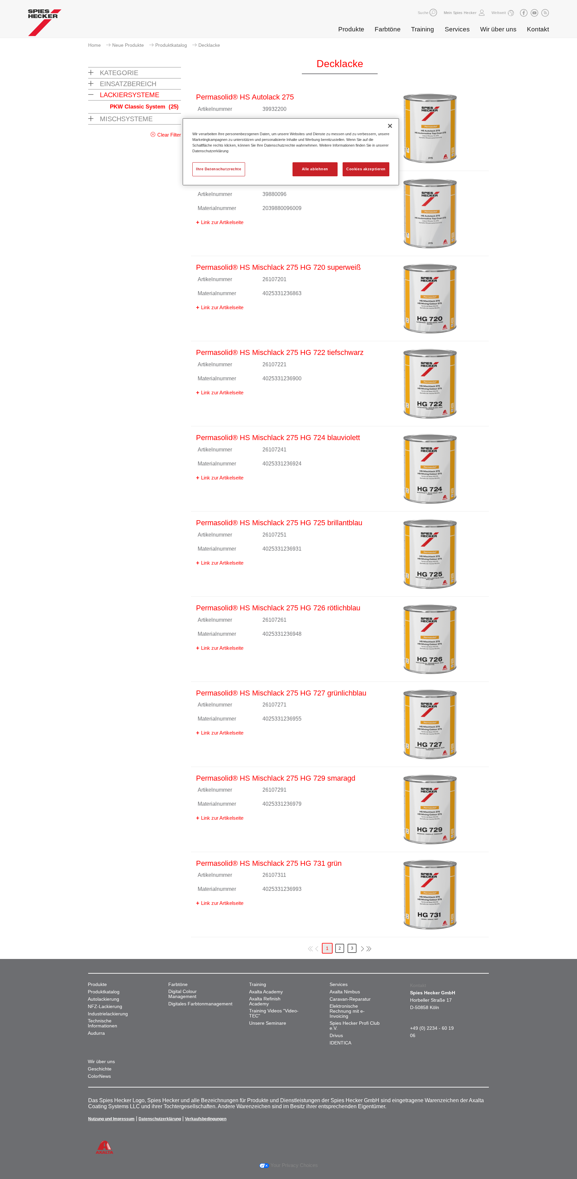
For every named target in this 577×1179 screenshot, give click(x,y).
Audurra (96, 1033)
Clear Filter (169, 135)
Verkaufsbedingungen (205, 1119)
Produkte (351, 29)
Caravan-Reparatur (350, 999)
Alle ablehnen (315, 169)
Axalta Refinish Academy (264, 1001)
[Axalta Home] (44, 24)
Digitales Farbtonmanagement (200, 1003)
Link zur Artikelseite (222, 222)
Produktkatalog (171, 45)
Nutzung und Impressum (111, 1119)
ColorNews (99, 1076)
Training (422, 29)
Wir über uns (498, 29)
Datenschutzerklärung (160, 1119)
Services (457, 29)
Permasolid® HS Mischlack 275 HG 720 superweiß (278, 267)
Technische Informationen (102, 1023)
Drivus (336, 1035)
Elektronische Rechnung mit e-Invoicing (347, 1011)
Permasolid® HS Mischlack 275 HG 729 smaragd (275, 778)
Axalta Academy (266, 991)
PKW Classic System (144, 107)
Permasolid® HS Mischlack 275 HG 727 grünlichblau (281, 693)
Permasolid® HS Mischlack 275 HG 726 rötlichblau (278, 608)
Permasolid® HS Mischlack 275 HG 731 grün (269, 863)
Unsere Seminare (267, 1023)
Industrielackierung (108, 1013)
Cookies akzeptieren (366, 169)
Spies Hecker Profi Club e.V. (355, 1026)
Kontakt (538, 29)
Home (94, 45)
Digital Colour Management (182, 994)
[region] (290, 152)
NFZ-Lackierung (105, 1006)
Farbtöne (388, 29)
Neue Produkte (128, 45)
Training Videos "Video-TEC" (274, 1013)
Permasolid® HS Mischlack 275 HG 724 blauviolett (278, 437)
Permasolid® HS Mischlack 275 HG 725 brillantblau (279, 523)
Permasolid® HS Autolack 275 (245, 97)
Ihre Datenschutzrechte (218, 169)
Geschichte (100, 1068)
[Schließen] (390, 126)
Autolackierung (103, 999)
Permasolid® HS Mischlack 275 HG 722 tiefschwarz (280, 352)
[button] (433, 12)
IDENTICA (340, 1042)
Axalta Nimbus (345, 991)
